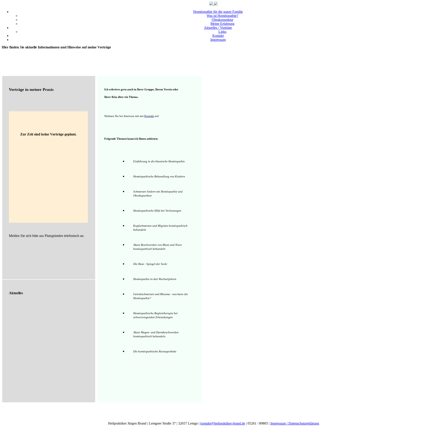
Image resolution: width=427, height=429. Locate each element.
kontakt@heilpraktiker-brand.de (222, 423)
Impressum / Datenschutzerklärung (294, 423)
